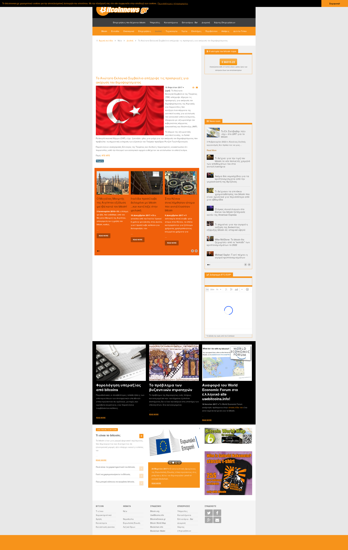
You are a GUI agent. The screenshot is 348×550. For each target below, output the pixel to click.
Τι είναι (99, 511)
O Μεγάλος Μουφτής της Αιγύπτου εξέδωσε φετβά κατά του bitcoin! (112, 202)
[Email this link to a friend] (197, 87)
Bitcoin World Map (158, 523)
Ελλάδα (115, 31)
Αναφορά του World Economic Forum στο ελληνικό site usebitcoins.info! (220, 391)
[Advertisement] (145, 61)
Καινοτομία (101, 523)
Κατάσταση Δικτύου (105, 527)
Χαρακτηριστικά (103, 515)
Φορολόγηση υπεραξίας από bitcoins (118, 387)
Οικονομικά (128, 31)
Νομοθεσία (128, 519)
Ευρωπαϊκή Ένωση (131, 523)
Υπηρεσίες (155, 22)
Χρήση (99, 519)
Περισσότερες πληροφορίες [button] (173, 3)
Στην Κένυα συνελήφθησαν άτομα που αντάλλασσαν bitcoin (180, 204)
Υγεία (184, 31)
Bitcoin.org (154, 511)
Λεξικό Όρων (129, 527)
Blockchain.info (156, 527)
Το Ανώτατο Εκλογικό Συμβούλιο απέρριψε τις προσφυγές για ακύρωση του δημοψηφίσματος (142, 80)
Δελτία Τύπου (240, 31)
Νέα (125, 511)
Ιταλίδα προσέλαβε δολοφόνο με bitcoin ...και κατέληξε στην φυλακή (144, 204)
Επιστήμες (196, 31)
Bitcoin (104, 31)
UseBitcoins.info (157, 515)
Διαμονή (206, 22)
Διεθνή (158, 31)
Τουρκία (100, 161)
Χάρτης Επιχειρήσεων (224, 22)
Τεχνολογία (171, 31)
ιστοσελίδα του (235, 407)
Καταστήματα (171, 22)
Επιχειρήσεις (144, 31)
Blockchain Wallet (157, 530)
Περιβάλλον (211, 31)
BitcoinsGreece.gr (158, 519)
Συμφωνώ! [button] (334, 3)
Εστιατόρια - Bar (190, 22)
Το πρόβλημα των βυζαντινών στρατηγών (170, 387)
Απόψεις (225, 31)
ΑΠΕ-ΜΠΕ (106, 155)
